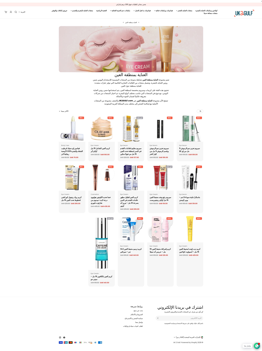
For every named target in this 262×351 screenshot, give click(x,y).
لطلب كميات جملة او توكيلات (133, 326)
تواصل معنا (139, 322)
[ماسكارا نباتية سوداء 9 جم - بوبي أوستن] (190, 177)
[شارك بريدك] (158, 318)
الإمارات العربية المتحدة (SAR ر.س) (188, 337)
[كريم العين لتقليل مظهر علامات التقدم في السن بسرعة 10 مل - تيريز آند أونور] (131, 177)
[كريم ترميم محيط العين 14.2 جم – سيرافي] (131, 229)
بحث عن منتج (138, 310)
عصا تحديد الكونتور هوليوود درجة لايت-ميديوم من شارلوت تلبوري (101, 200)
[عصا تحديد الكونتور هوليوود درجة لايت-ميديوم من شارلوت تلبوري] (101, 177)
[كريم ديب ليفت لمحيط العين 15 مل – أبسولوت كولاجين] (190, 229)
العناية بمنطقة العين (131, 22)
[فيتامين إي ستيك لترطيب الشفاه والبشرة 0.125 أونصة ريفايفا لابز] (72, 128)
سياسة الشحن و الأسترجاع (134, 318)
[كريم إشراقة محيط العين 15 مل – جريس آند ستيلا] (160, 229)
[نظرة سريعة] (179, 119)
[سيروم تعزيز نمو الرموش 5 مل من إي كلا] (190, 128)
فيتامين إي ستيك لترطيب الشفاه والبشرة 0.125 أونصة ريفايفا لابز (72, 151)
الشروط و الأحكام (137, 314)
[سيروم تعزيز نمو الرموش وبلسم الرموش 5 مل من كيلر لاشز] (160, 128)
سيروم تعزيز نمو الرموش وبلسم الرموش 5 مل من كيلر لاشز (159, 151)
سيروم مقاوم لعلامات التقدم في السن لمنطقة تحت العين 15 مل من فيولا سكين (130, 151)
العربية (23, 12)
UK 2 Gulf (176, 342)
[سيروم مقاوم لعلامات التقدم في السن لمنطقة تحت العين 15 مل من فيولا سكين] (131, 128)
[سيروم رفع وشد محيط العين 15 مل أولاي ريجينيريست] (160, 177)
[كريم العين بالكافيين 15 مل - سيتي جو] (101, 243)
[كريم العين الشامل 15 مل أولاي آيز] (101, 128)
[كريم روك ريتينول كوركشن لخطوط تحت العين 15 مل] (72, 177)
